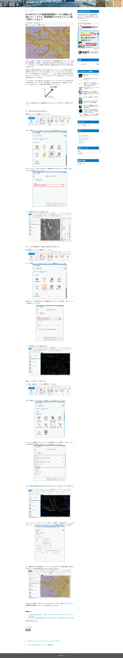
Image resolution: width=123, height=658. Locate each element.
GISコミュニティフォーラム (85, 137)
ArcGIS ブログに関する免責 (84, 23)
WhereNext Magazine (83, 139)
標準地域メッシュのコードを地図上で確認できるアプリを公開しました (90, 115)
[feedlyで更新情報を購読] (93, 2)
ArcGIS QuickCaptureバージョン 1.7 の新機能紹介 (40, 644)
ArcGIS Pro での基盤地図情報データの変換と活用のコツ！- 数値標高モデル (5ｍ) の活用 (50, 618)
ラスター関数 (35, 75)
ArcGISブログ (34, 2)
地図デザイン (82, 142)
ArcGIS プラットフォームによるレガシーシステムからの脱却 (43, 640)
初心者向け (81, 140)
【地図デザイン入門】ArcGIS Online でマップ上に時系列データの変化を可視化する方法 (91, 84)
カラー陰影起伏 (52, 566)
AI (79, 133)
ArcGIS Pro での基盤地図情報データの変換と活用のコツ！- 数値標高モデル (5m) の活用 (91, 111)
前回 (27, 61)
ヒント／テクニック (32, 25)
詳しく (88, 18)
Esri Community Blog (83, 135)
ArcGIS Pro (42, 25)
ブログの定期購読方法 (83, 20)
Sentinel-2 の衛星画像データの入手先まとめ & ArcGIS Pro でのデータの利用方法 (91, 106)
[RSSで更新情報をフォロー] (96, 2)
